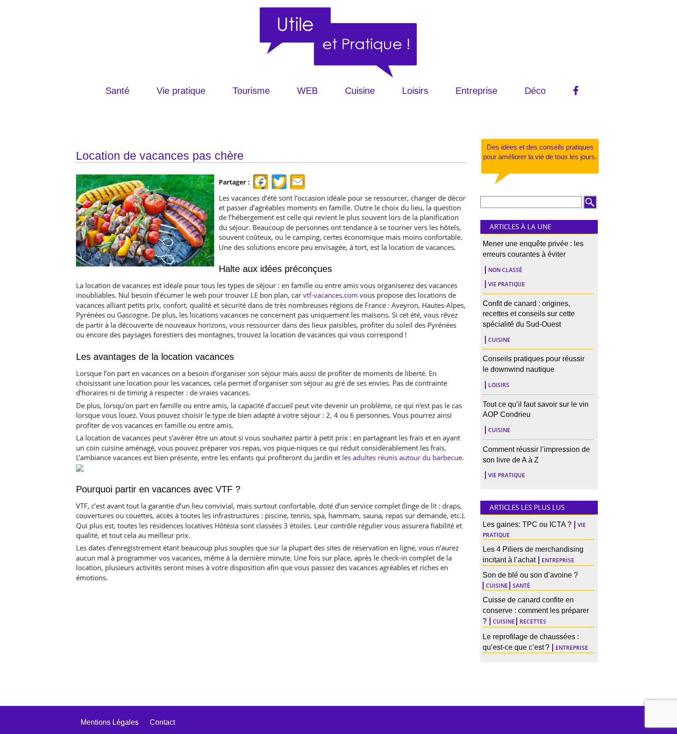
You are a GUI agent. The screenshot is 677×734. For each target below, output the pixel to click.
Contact (162, 722)
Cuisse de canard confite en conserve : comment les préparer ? (536, 610)
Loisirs (415, 91)
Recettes (532, 621)
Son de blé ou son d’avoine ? (530, 575)
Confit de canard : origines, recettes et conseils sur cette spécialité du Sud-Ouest (529, 314)
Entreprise (476, 91)
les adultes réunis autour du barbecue (402, 457)
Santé (117, 91)
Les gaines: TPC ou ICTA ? (527, 524)
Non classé (505, 270)
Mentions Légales (110, 722)
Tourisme (251, 91)
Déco (535, 91)
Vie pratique (181, 91)
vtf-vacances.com (330, 295)
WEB (307, 91)
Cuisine (360, 91)
